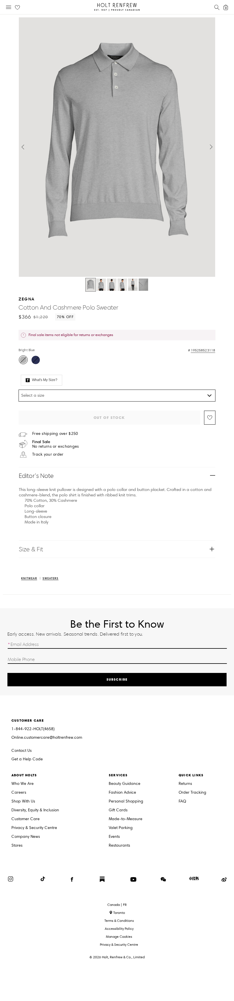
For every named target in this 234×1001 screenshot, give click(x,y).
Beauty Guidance (124, 784)
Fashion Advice (122, 793)
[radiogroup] (116, 360)
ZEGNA (27, 299)
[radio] (23, 360)
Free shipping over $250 (55, 433)
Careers (18, 793)
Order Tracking (192, 793)
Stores (17, 846)
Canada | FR (117, 904)
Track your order (47, 454)
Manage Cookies (119, 936)
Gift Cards (118, 810)
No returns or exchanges (55, 444)
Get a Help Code (27, 759)
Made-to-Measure (125, 819)
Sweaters (50, 578)
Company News (25, 837)
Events (114, 837)
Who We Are (22, 784)
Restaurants (119, 846)
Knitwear (29, 578)
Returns (185, 784)
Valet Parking (121, 828)
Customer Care (25, 819)
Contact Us (21, 750)
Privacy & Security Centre (34, 828)
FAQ (182, 801)
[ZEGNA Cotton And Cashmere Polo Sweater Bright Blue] (90, 285)
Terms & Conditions (119, 920)
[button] (22, 147)
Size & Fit (31, 549)
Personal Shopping (126, 801)
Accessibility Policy (119, 928)
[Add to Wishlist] (209, 418)
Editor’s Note (36, 476)
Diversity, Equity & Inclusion (35, 810)
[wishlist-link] (17, 7)
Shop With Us (23, 801)
